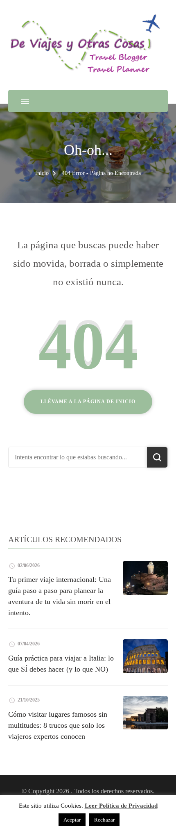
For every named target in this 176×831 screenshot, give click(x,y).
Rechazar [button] (104, 820)
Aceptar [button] (72, 820)
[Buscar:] (78, 457)
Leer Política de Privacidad (121, 805)
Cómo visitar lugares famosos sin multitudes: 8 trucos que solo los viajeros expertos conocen (57, 725)
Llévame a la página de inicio (88, 401)
